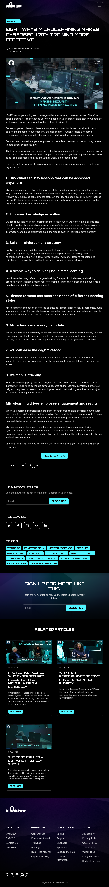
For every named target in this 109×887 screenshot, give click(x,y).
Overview (11, 833)
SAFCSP (10, 838)
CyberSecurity (56, 553)
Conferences (38, 833)
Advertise (11, 847)
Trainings (36, 842)
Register (61, 838)
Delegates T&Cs (90, 856)
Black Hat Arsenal (41, 851)
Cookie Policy (89, 842)
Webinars (13, 548)
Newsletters (16, 563)
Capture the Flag (40, 856)
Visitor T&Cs (88, 851)
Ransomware (16, 553)
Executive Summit (40, 838)
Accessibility (88, 833)
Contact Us (12, 842)
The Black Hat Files (43, 563)
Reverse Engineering (74, 558)
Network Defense (60, 548)
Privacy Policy (90, 838)
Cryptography (34, 548)
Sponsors (62, 842)
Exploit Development (42, 558)
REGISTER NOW (54, 455)
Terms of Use (89, 847)
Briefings (36, 847)
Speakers (62, 847)
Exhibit (60, 833)
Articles (13, 21)
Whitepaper (15, 558)
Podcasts (35, 553)
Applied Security (82, 553)
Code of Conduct (91, 861)
